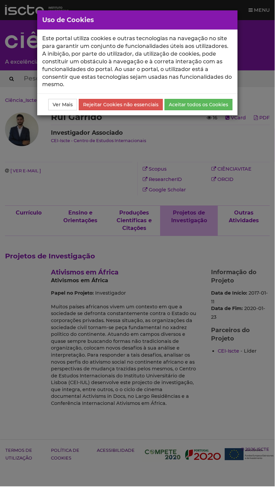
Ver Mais (63, 105)
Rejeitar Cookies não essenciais (120, 105)
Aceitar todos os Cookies (198, 105)
